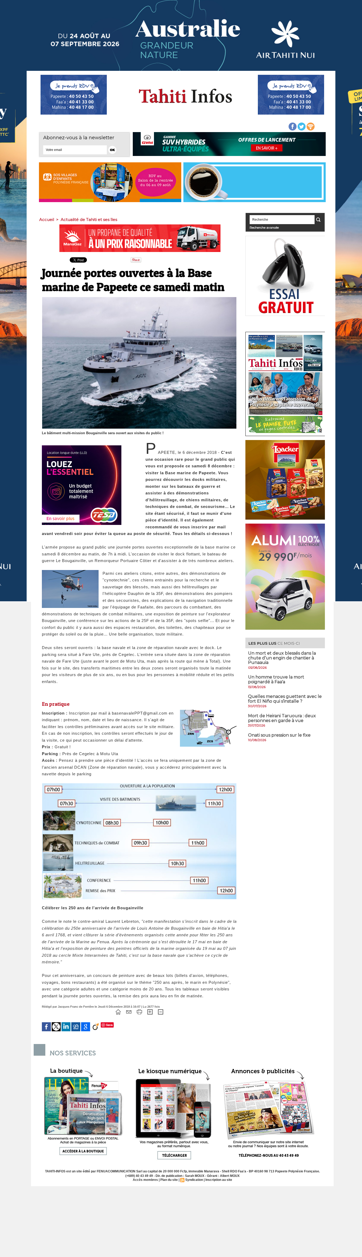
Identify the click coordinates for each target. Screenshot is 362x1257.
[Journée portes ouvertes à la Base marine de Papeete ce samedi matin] (208, 711)
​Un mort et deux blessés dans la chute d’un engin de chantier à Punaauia (282, 658)
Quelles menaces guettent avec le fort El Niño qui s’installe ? (285, 699)
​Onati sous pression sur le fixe (279, 735)
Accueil (46, 219)
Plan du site (169, 1180)
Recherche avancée (264, 227)
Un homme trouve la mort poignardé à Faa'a (276, 679)
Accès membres (145, 1180)
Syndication (194, 1180)
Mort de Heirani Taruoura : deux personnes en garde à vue (282, 718)
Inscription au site (218, 1180)
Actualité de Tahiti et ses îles (89, 219)
